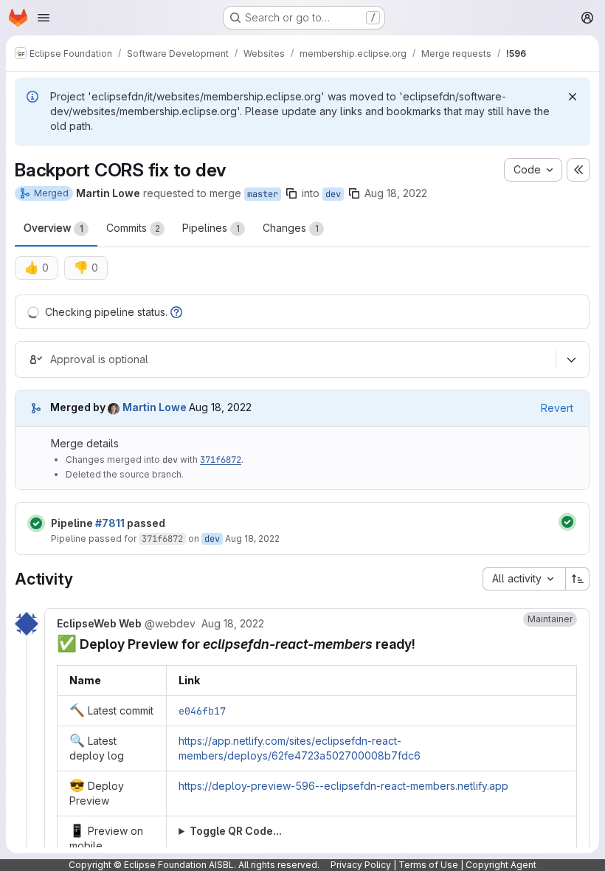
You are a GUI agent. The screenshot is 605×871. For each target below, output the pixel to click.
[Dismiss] (572, 97)
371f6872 (220, 460)
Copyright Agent (501, 864)
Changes (291, 227)
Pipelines (211, 227)
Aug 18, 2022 (395, 193)
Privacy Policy (361, 864)
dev (333, 194)
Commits (133, 227)
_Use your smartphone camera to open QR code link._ (309, 831)
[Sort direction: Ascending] (578, 579)
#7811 (110, 523)
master (262, 194)
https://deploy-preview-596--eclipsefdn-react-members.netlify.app (343, 785)
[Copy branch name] (291, 193)
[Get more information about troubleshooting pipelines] (176, 312)
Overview (53, 227)
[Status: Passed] (36, 523)
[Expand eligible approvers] (571, 359)
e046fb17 (202, 710)
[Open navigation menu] (43, 18)
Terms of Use (428, 864)
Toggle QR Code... (236, 830)
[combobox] (524, 579)
